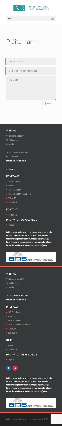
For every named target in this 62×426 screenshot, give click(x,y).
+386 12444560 (21, 295)
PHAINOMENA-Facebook (18, 194)
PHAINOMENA (14, 190)
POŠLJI (50, 103)
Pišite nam (12, 215)
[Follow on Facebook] (8, 368)
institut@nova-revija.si (16, 300)
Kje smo (11, 345)
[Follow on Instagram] (15, 368)
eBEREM (10, 185)
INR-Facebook (13, 181)
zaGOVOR (11, 202)
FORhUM (11, 198)
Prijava (11, 225)
